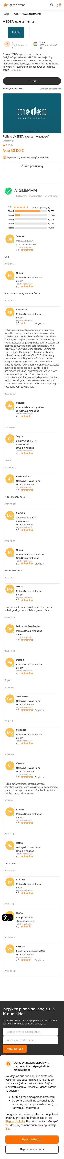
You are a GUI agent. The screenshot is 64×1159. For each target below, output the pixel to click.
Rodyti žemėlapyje (13, 88)
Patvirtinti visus (32, 1139)
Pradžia (16, 13)
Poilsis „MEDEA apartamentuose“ (26, 242)
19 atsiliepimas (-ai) (20, 46)
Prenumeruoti (14, 1049)
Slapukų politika (15, 1121)
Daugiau (16, 69)
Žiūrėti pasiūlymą (32, 166)
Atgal (6, 13)
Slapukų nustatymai (32, 1149)
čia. (7, 1129)
